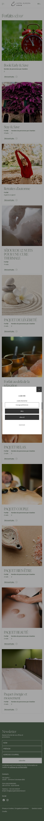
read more (22, 425)
